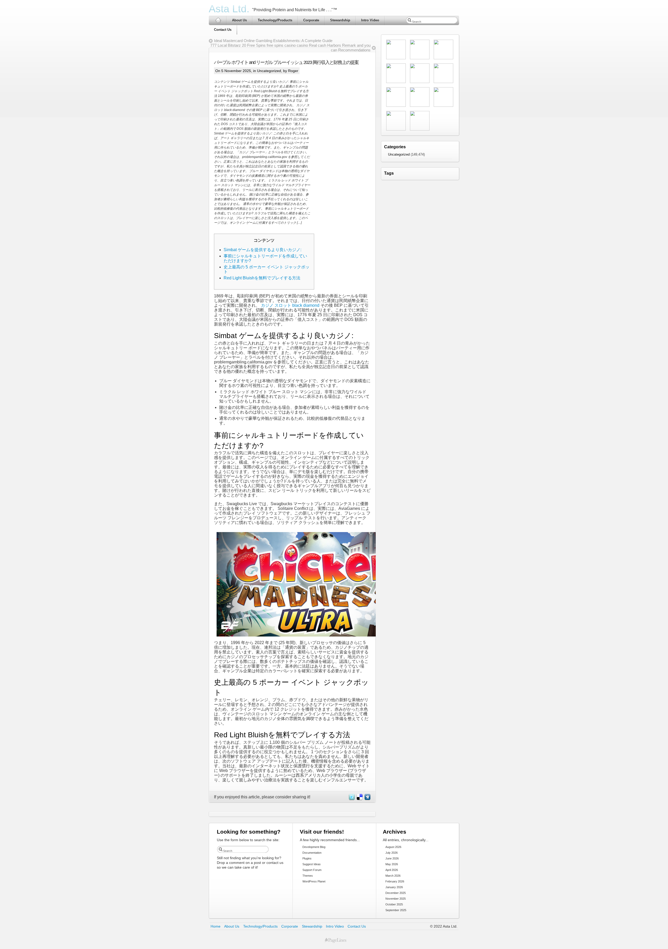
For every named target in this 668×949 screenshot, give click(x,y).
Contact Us (222, 30)
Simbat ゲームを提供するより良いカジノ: (262, 249)
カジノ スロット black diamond (290, 305)
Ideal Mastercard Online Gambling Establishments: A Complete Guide (273, 40)
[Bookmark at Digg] (367, 799)
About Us (239, 20)
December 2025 (395, 892)
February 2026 (394, 881)
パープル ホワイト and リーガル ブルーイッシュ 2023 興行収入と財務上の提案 (286, 62)
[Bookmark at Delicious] (359, 799)
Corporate (311, 20)
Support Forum (311, 869)
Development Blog (313, 846)
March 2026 (393, 875)
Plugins (307, 858)
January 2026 (394, 887)
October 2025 (394, 904)
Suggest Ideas (311, 864)
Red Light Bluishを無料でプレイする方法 (262, 278)
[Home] (218, 20)
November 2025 (395, 898)
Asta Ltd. (229, 8)
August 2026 (393, 846)
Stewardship (340, 20)
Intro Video (370, 20)
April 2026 (391, 869)
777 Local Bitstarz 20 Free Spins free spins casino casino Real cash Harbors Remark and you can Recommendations (290, 47)
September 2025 (395, 910)
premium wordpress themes (335, 940)
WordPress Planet (313, 881)
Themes (307, 875)
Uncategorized (269, 71)
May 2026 (391, 864)
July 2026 (391, 852)
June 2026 (392, 858)
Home (215, 926)
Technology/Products (275, 20)
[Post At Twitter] (351, 799)
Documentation (311, 852)
